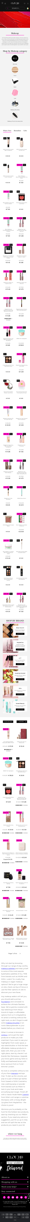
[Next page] (20, 953)
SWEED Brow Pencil (21, 498)
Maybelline (20, 642)
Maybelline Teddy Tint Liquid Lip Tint (8, 283)
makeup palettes (8, 968)
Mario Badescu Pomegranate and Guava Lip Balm (8, 230)
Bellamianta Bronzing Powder (8, 826)
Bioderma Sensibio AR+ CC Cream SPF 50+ (8, 419)
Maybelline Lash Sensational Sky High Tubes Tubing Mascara (22, 472)
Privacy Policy (23, 1206)
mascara (14, 1073)
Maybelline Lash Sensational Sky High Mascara (21, 230)
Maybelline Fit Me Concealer (8, 499)
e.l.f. (20, 658)
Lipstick (25, 1094)
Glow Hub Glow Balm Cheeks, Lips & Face (8, 392)
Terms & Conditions (7, 1206)
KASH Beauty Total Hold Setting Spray (21, 579)
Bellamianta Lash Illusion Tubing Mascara (21, 826)
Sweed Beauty (20, 703)
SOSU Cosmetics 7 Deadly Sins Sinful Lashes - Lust (8, 939)
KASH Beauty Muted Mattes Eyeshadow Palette (8, 579)
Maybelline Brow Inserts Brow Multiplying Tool (21, 310)
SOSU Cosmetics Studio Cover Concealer (8, 176)
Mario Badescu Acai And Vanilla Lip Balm (8, 203)
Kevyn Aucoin (20, 627)
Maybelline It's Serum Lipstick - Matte (21, 256)
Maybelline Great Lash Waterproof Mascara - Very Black (8, 339)
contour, (4, 1035)
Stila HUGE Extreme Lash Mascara (8, 911)
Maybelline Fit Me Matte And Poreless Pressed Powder (8, 256)
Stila (20, 688)
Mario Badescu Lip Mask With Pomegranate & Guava (8, 552)
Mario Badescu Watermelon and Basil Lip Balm (21, 177)
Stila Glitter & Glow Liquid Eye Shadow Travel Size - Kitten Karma (8, 605)
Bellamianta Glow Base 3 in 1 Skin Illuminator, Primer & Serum (8, 853)
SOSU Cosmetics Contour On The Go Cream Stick (21, 939)
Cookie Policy (16, 1206)
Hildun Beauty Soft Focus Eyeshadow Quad (8, 366)
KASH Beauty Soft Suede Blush (8, 525)
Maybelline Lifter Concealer (21, 446)
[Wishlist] (24, 3)
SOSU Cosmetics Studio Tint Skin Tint (21, 150)
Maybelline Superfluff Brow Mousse (8, 472)
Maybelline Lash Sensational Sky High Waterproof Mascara (8, 310)
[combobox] (15, 8)
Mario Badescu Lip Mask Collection (21, 525)
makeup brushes (13, 1023)
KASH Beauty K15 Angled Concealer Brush (21, 552)
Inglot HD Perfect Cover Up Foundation (22, 883)
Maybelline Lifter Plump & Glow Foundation (21, 419)
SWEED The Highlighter (21, 338)
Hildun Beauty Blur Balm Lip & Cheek (21, 203)
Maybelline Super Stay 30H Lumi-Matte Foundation (8, 446)
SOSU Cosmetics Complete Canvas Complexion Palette (22, 853)
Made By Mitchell (20, 673)
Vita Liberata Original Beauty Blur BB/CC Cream (8, 742)
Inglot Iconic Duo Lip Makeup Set (21, 742)
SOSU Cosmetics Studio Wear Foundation (8, 150)
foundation (5, 1002)
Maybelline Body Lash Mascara (21, 283)
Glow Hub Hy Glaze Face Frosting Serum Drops (21, 392)
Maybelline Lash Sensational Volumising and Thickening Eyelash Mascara (21, 606)
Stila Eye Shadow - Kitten (21, 910)
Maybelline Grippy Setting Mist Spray (21, 366)
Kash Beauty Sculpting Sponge (8, 883)
